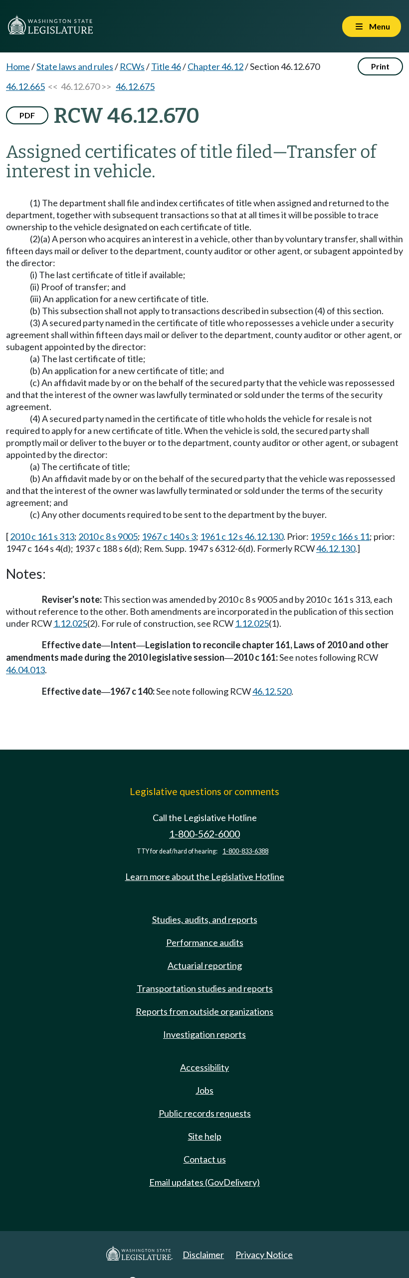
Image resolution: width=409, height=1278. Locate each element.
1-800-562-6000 (204, 834)
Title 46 (166, 66)
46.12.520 (271, 691)
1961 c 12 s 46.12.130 (241, 536)
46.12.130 (335, 548)
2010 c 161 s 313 (42, 536)
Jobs (204, 1090)
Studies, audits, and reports (204, 919)
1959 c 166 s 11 (340, 536)
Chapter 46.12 (215, 66)
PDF (27, 115)
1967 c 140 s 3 (169, 536)
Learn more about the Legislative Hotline (204, 876)
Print (380, 66)
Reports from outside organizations (204, 1011)
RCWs (132, 66)
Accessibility (204, 1067)
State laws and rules (74, 66)
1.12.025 (70, 623)
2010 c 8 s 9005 (108, 536)
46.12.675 (135, 86)
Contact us (205, 1159)
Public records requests (205, 1113)
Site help (204, 1136)
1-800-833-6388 (245, 851)
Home (18, 66)
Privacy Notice (264, 1254)
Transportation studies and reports (205, 988)
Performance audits (204, 942)
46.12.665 (25, 86)
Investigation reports (204, 1034)
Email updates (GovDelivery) (204, 1182)
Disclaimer (203, 1254)
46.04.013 (25, 669)
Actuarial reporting (205, 965)
